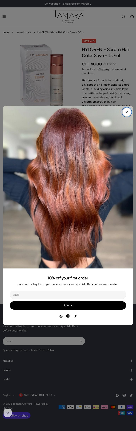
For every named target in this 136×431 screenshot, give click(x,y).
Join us (68, 305)
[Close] (127, 112)
